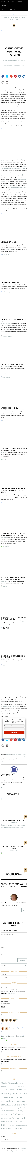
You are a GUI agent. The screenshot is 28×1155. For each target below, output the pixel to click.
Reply (24, 910)
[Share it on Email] (2, 83)
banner (2, 1090)
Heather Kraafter (8, 249)
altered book (3, 1086)
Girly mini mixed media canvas (14, 874)
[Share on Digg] (23, 77)
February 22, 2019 (14, 850)
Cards (22, 1094)
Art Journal (21, 1086)
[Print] (7, 83)
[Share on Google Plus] (11, 77)
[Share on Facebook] (2, 77)
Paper (14, 1118)
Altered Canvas (12, 60)
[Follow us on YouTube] (11, 9)
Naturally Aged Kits (21, 174)
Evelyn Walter (4, 452)
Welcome (3, 2)
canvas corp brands (9, 1093)
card (20, 1094)
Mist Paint (14, 758)
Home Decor (12, 62)
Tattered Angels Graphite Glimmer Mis (16, 187)
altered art (8, 754)
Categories (3, 974)
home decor (14, 756)
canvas (13, 754)
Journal (16, 1111)
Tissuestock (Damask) (7, 185)
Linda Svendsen (4, 537)
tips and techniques (13, 759)
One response (8, 65)
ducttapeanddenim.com (9, 284)
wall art (2, 761)
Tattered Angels (13, 64)
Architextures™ (12, 1086)
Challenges (19, 2)
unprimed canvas (23, 759)
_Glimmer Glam (6, 1128)
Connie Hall (19, 122)
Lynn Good (3, 581)
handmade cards (12, 1108)
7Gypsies (5, 60)
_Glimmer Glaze (16, 1128)
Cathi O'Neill (4, 902)
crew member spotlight (16, 1101)
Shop (8, 2)
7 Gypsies (4, 1083)
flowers (11, 1105)
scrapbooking (9, 1121)
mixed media (20, 758)
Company (13, 2)
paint (9, 1118)
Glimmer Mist (7, 756)
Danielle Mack (14, 413)
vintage (25, 1125)
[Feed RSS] (2, 9)
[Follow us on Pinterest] (14, 9)
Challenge (3, 1101)
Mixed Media (19, 62)
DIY (7, 1105)
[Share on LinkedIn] (19, 77)
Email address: (4, 1001)
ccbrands (9, 774)
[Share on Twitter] (7, 77)
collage (23, 754)
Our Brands (4, 5)
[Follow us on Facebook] (5, 9)
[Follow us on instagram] (7, 9)
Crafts (6, 62)
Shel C (2, 660)
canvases (15, 696)
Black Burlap (19, 192)
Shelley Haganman (5, 366)
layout (23, 1111)
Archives (3, 1136)
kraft (19, 1111)
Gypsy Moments (4, 1108)
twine (17, 1125)
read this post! (11, 993)
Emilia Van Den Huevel (6, 323)
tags (21, 1121)
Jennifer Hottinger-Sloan (6, 494)
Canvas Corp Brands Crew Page (9, 706)
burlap (6, 1090)
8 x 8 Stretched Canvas (10, 157)
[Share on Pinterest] (15, 77)
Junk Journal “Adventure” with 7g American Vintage (14, 847)
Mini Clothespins (7, 1114)
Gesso (2, 756)
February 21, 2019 (14, 876)
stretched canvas (5, 759)
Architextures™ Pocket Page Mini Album (14, 821)
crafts (8, 1101)
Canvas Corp (21, 60)
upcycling (21, 1125)
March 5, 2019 (14, 822)
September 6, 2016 (19, 65)
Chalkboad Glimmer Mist (14, 1097)
